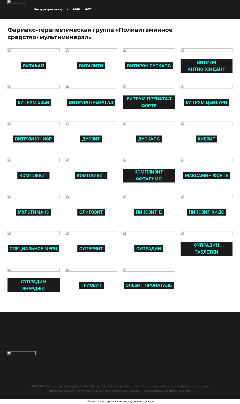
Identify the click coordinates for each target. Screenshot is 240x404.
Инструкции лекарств (51, 9)
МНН (76, 9)
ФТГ (88, 9)
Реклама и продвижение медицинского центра (120, 401)
